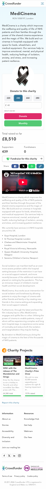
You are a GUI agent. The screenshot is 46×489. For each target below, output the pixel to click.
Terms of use (7, 476)
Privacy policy (19, 476)
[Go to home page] (11, 3)
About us (6, 419)
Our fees (28, 437)
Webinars (28, 431)
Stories (5, 425)
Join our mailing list (11, 447)
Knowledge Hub (31, 419)
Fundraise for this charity (23, 158)
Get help (28, 425)
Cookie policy (32, 476)
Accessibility (8, 431)
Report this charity (10, 403)
